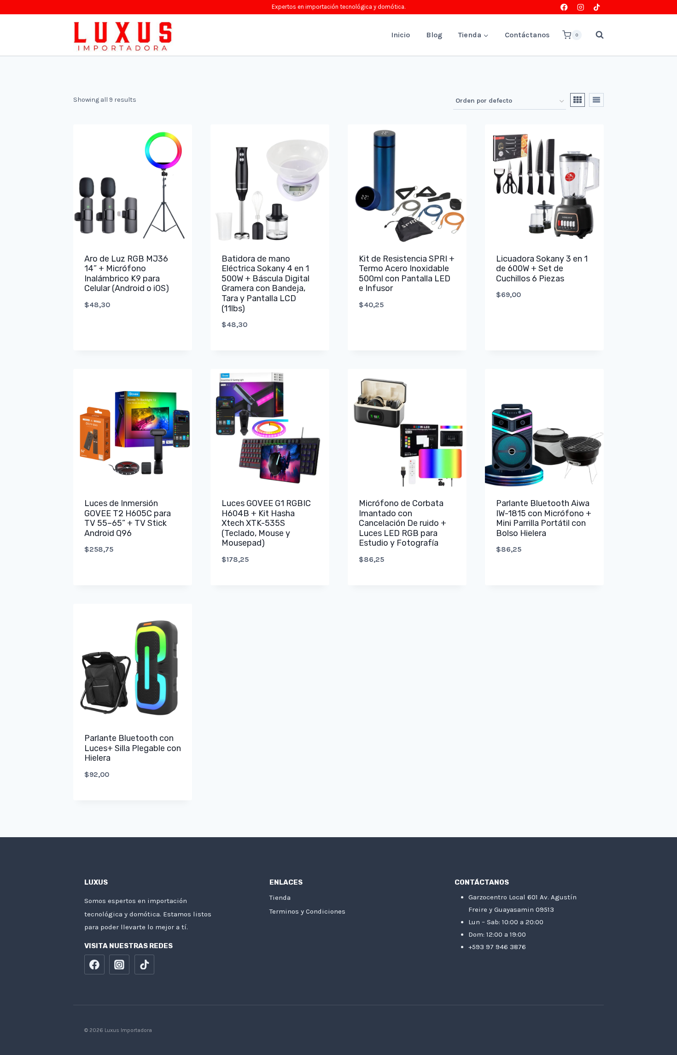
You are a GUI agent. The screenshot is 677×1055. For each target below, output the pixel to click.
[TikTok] (596, 7)
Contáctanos (527, 34)
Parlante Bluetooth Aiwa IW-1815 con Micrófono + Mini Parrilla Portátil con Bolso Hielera (543, 518)
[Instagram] (580, 7)
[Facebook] (564, 7)
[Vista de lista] (596, 100)
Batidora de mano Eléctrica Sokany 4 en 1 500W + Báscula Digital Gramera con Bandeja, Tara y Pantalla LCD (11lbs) (265, 284)
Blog (434, 34)
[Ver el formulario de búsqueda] (595, 35)
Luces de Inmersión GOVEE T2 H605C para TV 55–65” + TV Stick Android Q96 (127, 518)
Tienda (280, 897)
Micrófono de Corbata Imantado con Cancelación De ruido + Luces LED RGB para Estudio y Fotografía (402, 523)
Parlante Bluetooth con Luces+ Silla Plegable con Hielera (132, 748)
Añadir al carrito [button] (132, 335)
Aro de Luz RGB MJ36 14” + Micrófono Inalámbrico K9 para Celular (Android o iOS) (126, 274)
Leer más (132, 580)
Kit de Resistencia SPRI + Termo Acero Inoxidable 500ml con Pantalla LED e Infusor (407, 274)
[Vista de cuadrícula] (577, 100)
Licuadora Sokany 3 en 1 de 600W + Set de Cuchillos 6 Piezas (542, 269)
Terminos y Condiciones (307, 911)
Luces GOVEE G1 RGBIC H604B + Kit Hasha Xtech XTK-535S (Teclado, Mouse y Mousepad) (266, 523)
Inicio (400, 34)
